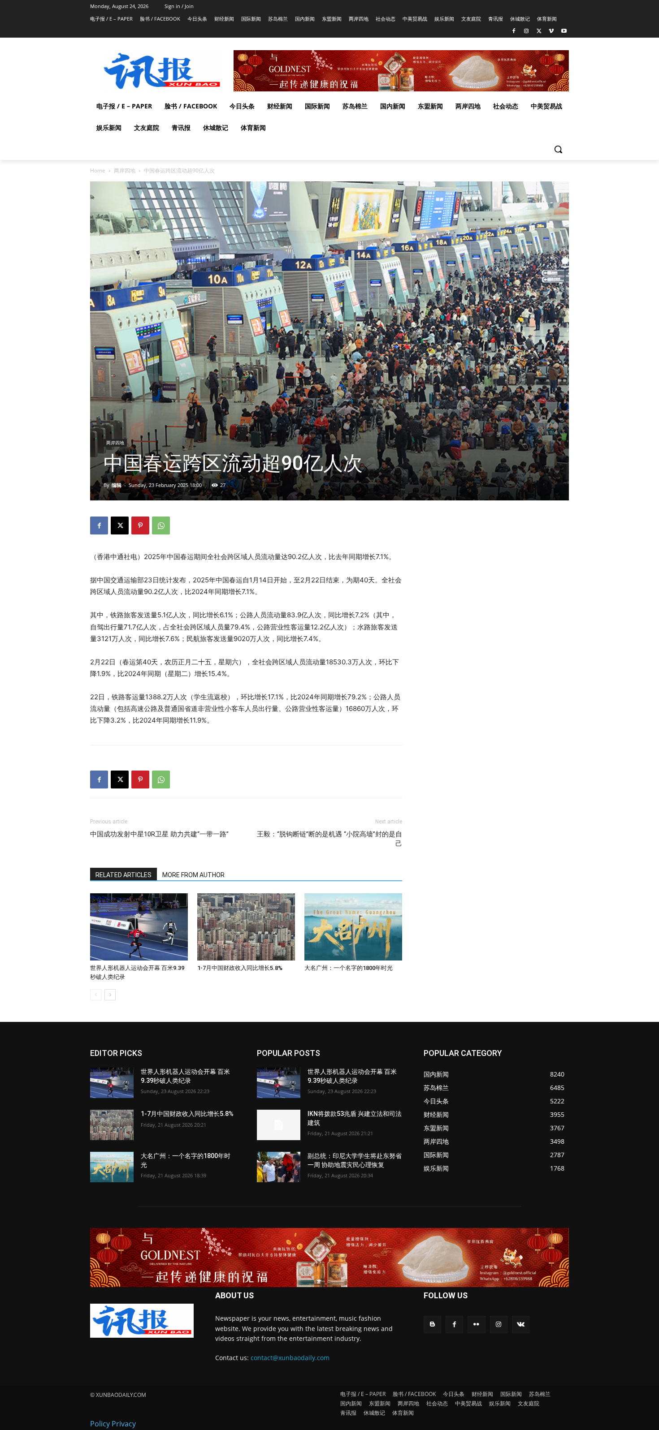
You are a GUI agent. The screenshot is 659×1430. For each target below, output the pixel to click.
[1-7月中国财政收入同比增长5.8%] (246, 927)
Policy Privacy (113, 1424)
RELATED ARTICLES (123, 875)
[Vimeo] (551, 31)
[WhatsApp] (161, 525)
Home (97, 170)
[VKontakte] (520, 1324)
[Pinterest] (140, 525)
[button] (558, 149)
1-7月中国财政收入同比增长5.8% (239, 968)
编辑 (116, 485)
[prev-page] (95, 994)
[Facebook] (514, 31)
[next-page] (110, 994)
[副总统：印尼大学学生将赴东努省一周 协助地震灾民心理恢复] (278, 1167)
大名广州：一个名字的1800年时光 (348, 968)
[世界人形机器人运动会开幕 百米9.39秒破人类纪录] (139, 927)
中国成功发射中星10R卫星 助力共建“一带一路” (159, 834)
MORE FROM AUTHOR (193, 875)
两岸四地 (124, 170)
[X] (539, 31)
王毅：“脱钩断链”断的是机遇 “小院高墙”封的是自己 (329, 839)
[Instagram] (526, 31)
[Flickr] (476, 1324)
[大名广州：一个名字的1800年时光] (353, 927)
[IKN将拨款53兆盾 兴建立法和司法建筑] (278, 1125)
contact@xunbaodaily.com (290, 1357)
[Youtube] (564, 31)
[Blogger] (432, 1324)
